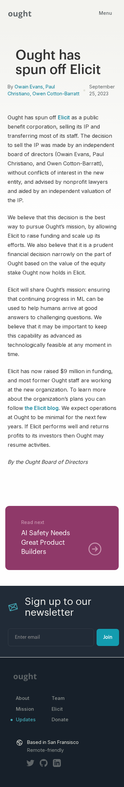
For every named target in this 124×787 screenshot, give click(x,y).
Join (107, 637)
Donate (60, 719)
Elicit (64, 117)
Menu (105, 13)
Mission (25, 709)
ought (19, 13)
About (22, 698)
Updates (26, 719)
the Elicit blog (42, 408)
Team (58, 698)
